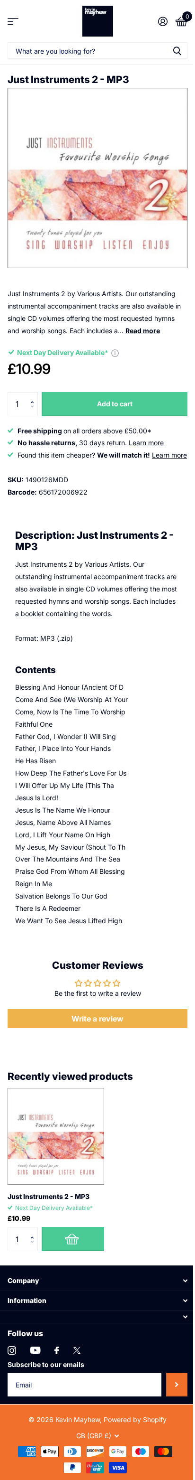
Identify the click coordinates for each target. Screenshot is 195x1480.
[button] (34, 395)
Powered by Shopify (135, 1419)
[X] (76, 1350)
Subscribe (176, 1384)
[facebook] (56, 1350)
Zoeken (177, 50)
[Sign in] (163, 21)
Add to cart (115, 404)
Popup (115, 352)
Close (97, 1281)
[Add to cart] (73, 1239)
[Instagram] (12, 1350)
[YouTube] (35, 1350)
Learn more (146, 443)
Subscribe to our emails (46, 1364)
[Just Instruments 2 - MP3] (56, 1136)
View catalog (13, 21)
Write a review (97, 1018)
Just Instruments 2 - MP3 (48, 1196)
